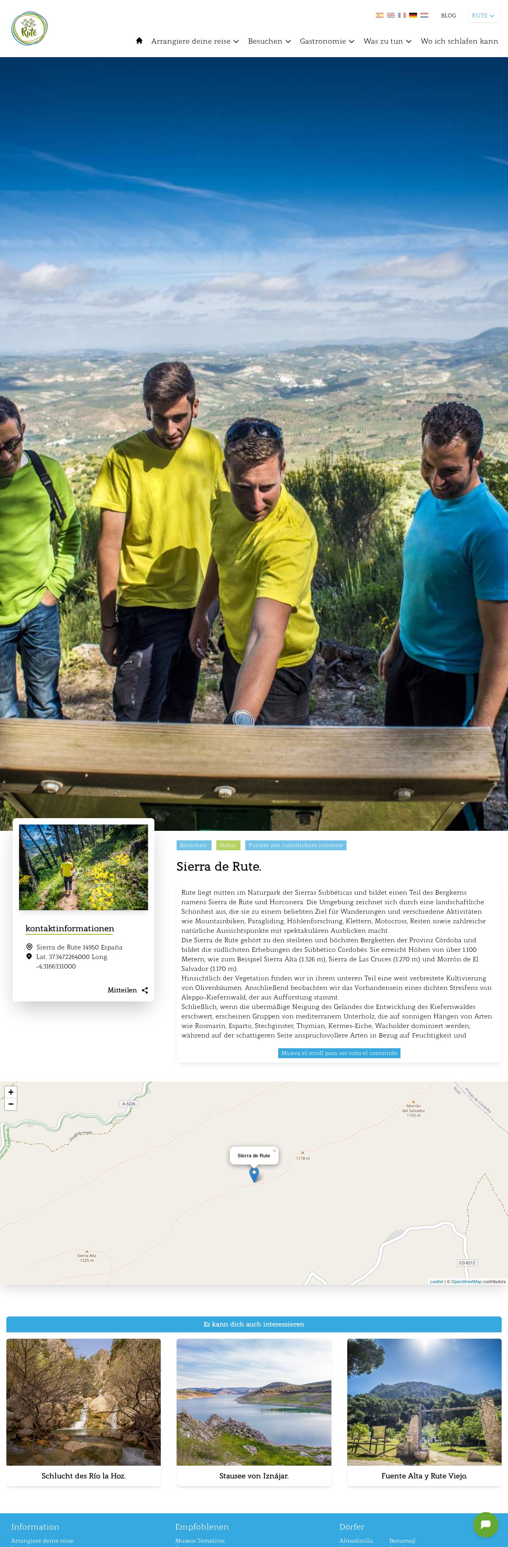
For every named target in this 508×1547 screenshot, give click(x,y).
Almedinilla (356, 1540)
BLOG (448, 15)
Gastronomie (323, 41)
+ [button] (10, 1092)
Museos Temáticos (200, 1540)
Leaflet (436, 1281)
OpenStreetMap (466, 1281)
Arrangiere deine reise (191, 41)
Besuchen (265, 41)
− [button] (10, 1104)
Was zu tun (383, 41)
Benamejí (402, 1540)
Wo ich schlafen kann (459, 41)
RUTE (479, 15)
